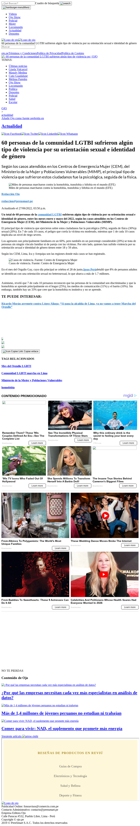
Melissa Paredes (18, 79)
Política (13, 89)
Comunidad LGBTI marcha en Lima (24, 373)
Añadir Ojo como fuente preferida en (22, 118)
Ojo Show (15, 17)
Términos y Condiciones (23, 53)
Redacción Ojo (10, 194)
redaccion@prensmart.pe (17, 201)
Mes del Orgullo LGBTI (16, 366)
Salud (12, 98)
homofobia (8, 387)
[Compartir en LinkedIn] (48, 133)
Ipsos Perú (89, 269)
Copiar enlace (31, 351)
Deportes (14, 33)
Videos (13, 14)
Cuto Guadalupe (18, 75)
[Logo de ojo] (9, 39)
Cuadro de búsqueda (47, 3)
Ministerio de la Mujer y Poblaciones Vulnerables (31, 380)
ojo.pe (5, 53)
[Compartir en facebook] (11, 133)
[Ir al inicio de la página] (9, 664)
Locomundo (16, 27)
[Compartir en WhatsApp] (68, 133)
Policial (13, 20)
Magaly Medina (18, 72)
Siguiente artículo (11, 736)
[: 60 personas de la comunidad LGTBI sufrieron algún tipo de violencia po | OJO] (49, 56)
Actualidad (15, 30)
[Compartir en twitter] (30, 133)
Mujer (12, 23)
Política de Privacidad (49, 53)
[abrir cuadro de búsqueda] (65, 3)
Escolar (13, 102)
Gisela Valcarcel (18, 69)
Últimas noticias (18, 66)
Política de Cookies (73, 53)
